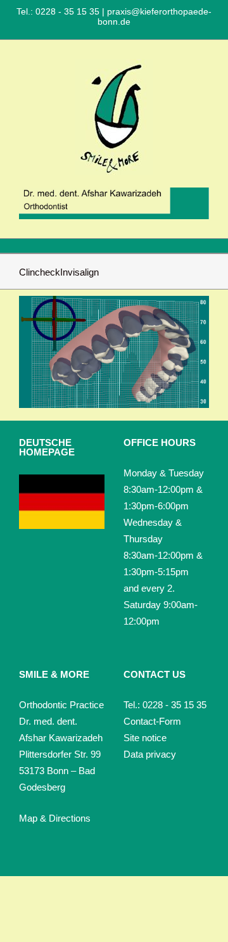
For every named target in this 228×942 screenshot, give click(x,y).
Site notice (145, 737)
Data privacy (150, 754)
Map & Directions (55, 818)
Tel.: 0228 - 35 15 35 (59, 11)
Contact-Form (152, 721)
